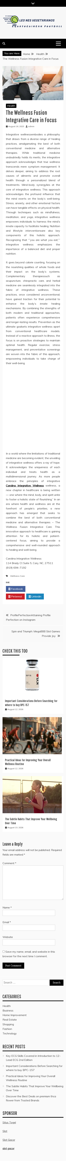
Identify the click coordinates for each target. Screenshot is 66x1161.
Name (7, 907)
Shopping (8, 1024)
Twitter (36, 589)
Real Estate (10, 1019)
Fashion (7, 1029)
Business (8, 1010)
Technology (10, 1033)
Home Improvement (15, 1015)
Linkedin (36, 596)
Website (8, 937)
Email (7, 922)
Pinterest (16, 596)
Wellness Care (17, 576)
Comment (9, 863)
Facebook (16, 589)
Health (11, 105)
